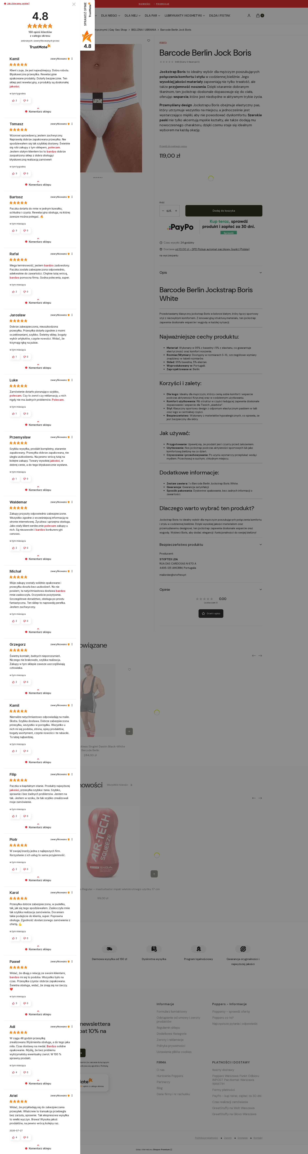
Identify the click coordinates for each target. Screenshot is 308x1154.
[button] (5, 3)
